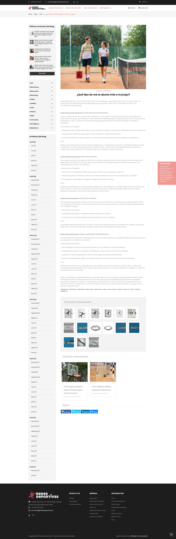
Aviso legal (93, 498)
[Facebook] (77, 2)
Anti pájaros (73, 289)
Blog (112, 520)
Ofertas (71, 498)
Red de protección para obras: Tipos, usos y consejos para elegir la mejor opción (43, 58)
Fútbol (105, 289)
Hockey (114, 289)
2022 (33, 359)
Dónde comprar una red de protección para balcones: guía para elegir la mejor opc (44, 33)
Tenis (132, 289)
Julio (33, 146)
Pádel (119, 289)
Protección (125, 289)
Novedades (73, 501)
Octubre (34, 190)
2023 (33, 299)
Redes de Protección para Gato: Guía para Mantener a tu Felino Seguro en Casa (44, 67)
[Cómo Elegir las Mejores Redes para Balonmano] (103, 372)
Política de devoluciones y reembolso (98, 511)
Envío (113, 498)
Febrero (34, 165)
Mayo (33, 210)
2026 (33, 142)
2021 (33, 418)
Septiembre (35, 254)
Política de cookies (96, 517)
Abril (33, 155)
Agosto (34, 195)
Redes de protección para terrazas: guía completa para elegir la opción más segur (44, 42)
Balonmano (98, 289)
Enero (33, 170)
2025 (33, 176)
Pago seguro (115, 504)
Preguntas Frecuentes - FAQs (119, 508)
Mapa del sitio (116, 517)
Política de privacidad (97, 501)
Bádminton (81, 289)
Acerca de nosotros (96, 504)
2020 (33, 467)
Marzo (34, 160)
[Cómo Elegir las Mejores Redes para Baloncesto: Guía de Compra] (75, 372)
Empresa (93, 507)
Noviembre (35, 185)
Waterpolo (64, 291)
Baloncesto (90, 289)
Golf (109, 289)
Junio (33, 151)
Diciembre (35, 180)
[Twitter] (74, 2)
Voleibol (137, 289)
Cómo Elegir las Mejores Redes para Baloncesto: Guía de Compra (73, 390)
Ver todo (42, 73)
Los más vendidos (75, 504)
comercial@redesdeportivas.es (58, 2)
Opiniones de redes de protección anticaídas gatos (43, 50)
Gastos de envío (116, 513)
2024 (33, 235)
